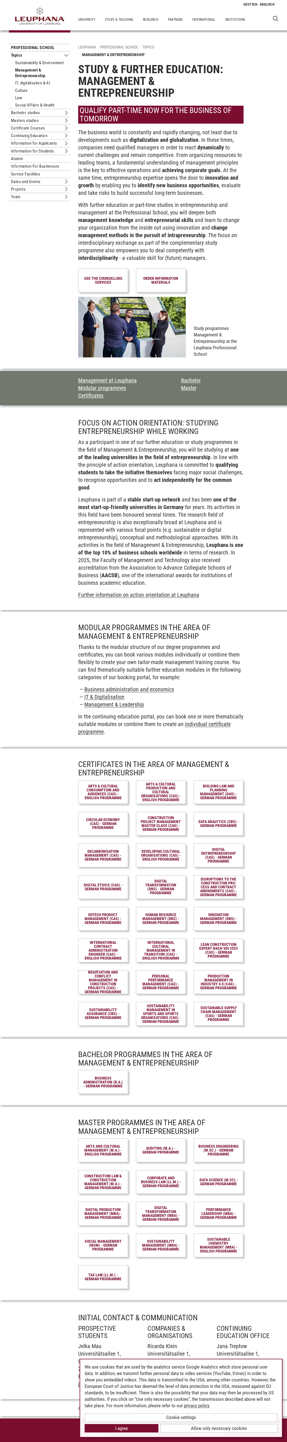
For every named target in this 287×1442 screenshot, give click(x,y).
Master (188, 388)
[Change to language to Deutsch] (251, 4)
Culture (21, 90)
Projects (18, 189)
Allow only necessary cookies (219, 1428)
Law (18, 97)
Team (15, 196)
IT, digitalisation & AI (32, 82)
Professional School (33, 47)
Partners (175, 20)
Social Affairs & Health (34, 105)
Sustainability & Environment (39, 62)
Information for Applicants (34, 143)
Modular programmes (102, 388)
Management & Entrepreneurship (30, 73)
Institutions (235, 20)
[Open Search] (275, 18)
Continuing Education (29, 135)
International (203, 20)
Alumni (17, 158)
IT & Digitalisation (104, 697)
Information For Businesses (35, 166)
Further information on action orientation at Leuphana (138, 594)
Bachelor (191, 380)
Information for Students (32, 151)
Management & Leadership (114, 704)
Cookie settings (181, 1417)
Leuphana (87, 47)
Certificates (90, 395)
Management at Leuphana (107, 380)
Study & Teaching (119, 20)
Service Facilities (25, 174)
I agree (121, 1428)
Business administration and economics (129, 689)
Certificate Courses (28, 128)
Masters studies (25, 120)
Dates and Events (25, 181)
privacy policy (196, 1405)
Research (150, 20)
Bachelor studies (25, 112)
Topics (16, 55)
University (86, 20)
